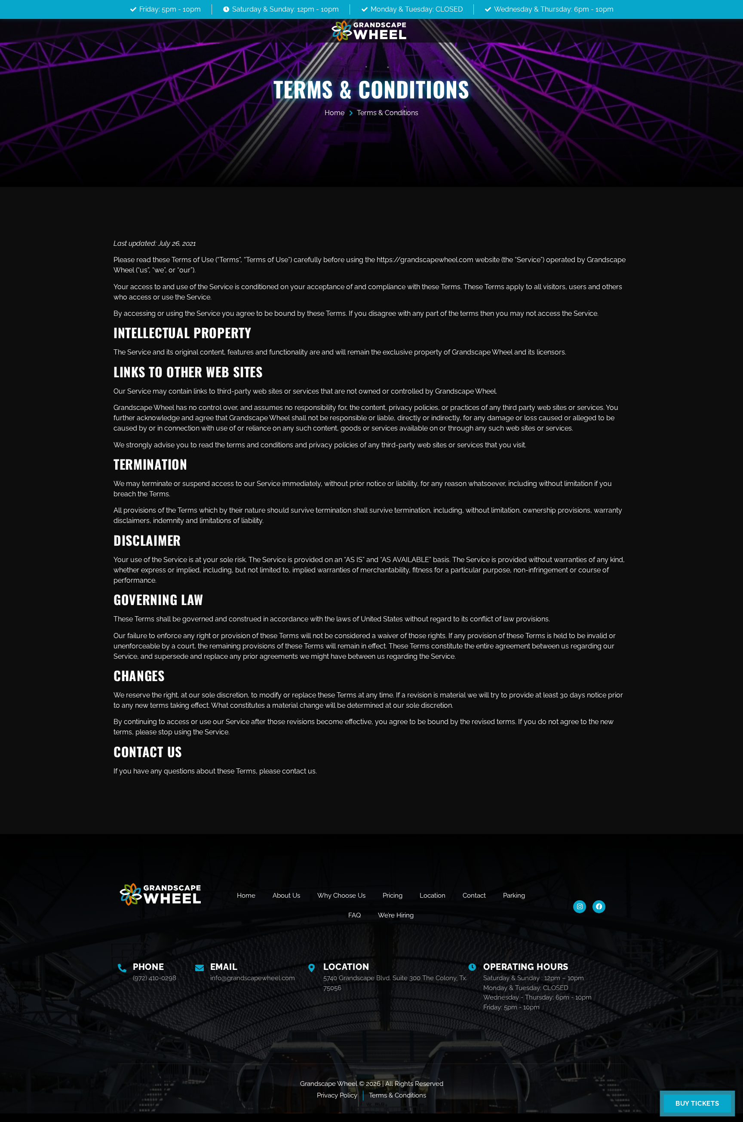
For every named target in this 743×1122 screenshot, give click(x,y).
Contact (474, 895)
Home (246, 895)
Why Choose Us (341, 895)
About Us (286, 895)
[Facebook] (599, 906)
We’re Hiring (396, 915)
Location (432, 895)
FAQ (354, 915)
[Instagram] (579, 906)
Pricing (392, 895)
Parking (514, 895)
